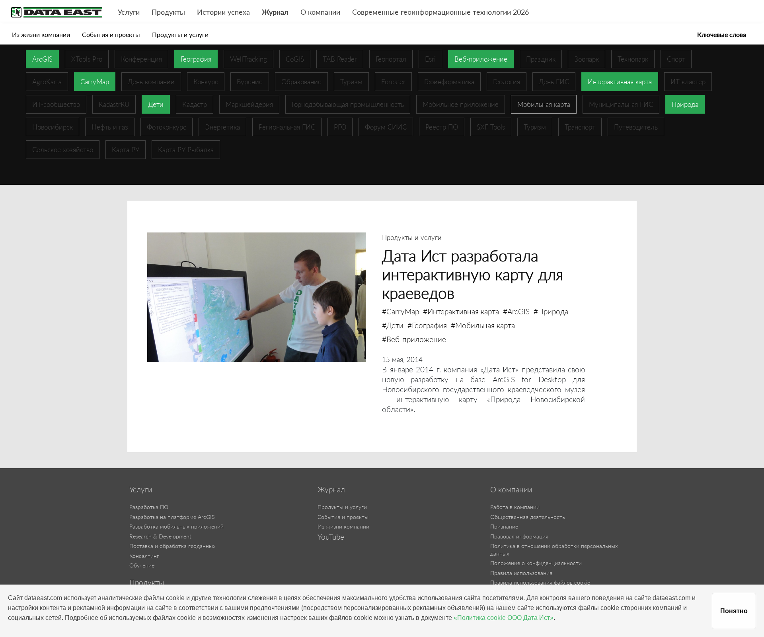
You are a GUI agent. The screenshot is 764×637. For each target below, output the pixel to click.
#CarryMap (400, 311)
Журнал (275, 12)
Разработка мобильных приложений (176, 526)
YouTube (331, 536)
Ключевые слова (721, 34)
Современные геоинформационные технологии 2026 (440, 12)
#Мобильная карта (483, 325)
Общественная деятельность (527, 516)
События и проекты (111, 34)
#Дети (392, 325)
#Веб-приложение (414, 339)
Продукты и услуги (180, 34)
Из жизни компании (41, 34)
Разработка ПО (148, 506)
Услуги (129, 12)
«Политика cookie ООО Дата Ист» (504, 617)
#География (427, 325)
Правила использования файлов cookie (540, 582)
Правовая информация (519, 536)
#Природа (551, 311)
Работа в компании (515, 506)
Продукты (168, 12)
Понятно (734, 611)
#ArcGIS (516, 311)
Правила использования (521, 572)
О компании (320, 12)
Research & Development (160, 536)
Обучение (141, 565)
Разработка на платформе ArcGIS (171, 516)
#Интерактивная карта (461, 311)
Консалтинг (144, 555)
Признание (504, 526)
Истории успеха (223, 12)
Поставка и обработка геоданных (172, 545)
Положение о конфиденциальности (536, 563)
